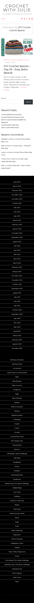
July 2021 (17, 297)
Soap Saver (17, 535)
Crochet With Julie (17, 8)
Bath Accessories (17, 407)
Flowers (17, 449)
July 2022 (17, 246)
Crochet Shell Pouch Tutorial (11, 114)
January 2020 (17, 344)
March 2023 (17, 220)
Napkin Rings (17, 488)
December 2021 (17, 276)
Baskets (17, 402)
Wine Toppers (17, 573)
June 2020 (17, 323)
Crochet (26, 60)
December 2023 (17, 195)
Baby (17, 377)
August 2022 (17, 242)
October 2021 (17, 284)
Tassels (17, 547)
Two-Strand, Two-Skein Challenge (17, 560)
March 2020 (17, 335)
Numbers (17, 496)
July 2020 (17, 318)
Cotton (17, 428)
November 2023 (17, 199)
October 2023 (17, 203)
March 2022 (17, 263)
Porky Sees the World (17, 513)
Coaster (17, 424)
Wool (17, 582)
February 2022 (17, 267)
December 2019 (17, 348)
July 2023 (17, 207)
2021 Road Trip (17, 364)
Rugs (17, 522)
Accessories (17, 368)
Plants (17, 505)
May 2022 (17, 254)
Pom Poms (17, 509)
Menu (3, 19)
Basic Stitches (17, 398)
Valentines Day (17, 569)
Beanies (20, 60)
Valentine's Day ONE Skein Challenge (17, 564)
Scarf (17, 526)
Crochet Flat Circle (17, 437)
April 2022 (17, 259)
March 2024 (17, 186)
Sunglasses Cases (17, 543)
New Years (17, 492)
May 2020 (17, 327)
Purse (17, 518)
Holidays (17, 471)
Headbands (17, 462)
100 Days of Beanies (10, 60)
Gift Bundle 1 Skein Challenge (17, 454)
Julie (2, 146)
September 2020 (17, 314)
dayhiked (4, 139)
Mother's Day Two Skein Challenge (17, 483)
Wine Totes (17, 577)
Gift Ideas (17, 458)
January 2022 (17, 271)
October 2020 (17, 310)
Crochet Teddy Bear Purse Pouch (12, 117)
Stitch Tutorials (17, 539)
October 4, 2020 (10, 62)
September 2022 (17, 237)
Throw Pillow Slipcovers (17, 552)
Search (3, 98)
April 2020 (17, 331)
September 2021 (17, 288)
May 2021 (17, 306)
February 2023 (17, 224)
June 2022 (17, 250)
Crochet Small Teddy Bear (10, 125)
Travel (17, 556)
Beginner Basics (17, 415)
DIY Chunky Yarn (17, 441)
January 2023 (17, 229)
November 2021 (17, 280)
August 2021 (17, 293)
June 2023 (17, 212)
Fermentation (17, 445)
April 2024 (17, 182)
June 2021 (17, 301)
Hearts (17, 466)
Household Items (17, 475)
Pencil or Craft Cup (17, 501)
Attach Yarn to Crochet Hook (17, 372)
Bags (17, 394)
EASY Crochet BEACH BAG (10, 127)
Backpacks (17, 390)
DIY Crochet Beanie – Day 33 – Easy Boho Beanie (17, 69)
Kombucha (17, 479)
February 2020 (17, 340)
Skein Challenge (17, 530)
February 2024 (17, 190)
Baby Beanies (17, 381)
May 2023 (17, 216)
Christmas (17, 419)
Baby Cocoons (17, 385)
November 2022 (17, 233)
